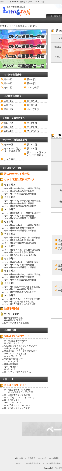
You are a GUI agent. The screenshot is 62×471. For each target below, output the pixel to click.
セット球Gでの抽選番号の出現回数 (20, 267)
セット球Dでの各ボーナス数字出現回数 (22, 225)
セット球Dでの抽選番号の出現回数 (20, 230)
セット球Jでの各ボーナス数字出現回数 (22, 299)
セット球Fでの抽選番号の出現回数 (20, 255)
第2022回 (8, 105)
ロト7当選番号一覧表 (32, 463)
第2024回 (8, 101)
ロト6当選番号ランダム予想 (17, 389)
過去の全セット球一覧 (17, 173)
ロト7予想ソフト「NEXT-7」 (17, 405)
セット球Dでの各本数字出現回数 (19, 228)
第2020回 (8, 109)
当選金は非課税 (11, 364)
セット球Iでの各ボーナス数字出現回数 (22, 287)
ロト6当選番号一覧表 (52, 463)
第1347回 (8, 123)
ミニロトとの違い (12, 361)
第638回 (7, 79)
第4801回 (32, 144)
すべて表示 (33, 87)
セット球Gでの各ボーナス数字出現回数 (22, 262)
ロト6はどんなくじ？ (14, 343)
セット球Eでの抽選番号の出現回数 (20, 243)
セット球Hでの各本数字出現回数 (19, 277)
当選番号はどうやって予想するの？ (20, 351)
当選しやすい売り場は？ (15, 348)
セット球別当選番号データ (19, 179)
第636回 (7, 83)
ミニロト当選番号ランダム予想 (18, 392)
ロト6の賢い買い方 (13, 356)
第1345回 (32, 127)
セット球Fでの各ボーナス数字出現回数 (22, 250)
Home (17, 463)
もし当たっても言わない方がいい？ (20, 346)
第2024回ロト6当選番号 (49, 458)
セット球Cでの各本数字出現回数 (19, 216)
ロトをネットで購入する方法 (17, 372)
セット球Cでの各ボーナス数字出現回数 (22, 213)
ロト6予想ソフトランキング (17, 408)
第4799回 (32, 148)
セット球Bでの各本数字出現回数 (19, 203)
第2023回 (32, 101)
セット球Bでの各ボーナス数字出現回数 (22, 201)
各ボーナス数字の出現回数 (16, 323)
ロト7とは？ (9, 369)
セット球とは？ (11, 366)
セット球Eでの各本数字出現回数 (19, 240)
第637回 (31, 79)
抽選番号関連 (11, 308)
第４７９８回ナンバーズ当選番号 (36, 153)
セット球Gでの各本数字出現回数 (19, 265)
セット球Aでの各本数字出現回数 (19, 191)
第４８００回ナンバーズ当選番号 (13, 149)
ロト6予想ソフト (12, 400)
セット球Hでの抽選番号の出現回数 (20, 280)
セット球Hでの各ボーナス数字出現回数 (22, 274)
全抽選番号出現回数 (13, 318)
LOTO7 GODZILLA (12, 402)
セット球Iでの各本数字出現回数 (19, 289)
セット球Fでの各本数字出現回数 (19, 252)
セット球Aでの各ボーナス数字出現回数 (22, 188)
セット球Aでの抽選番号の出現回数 (20, 193)
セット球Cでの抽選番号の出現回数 (20, 218)
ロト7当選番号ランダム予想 (17, 395)
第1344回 (8, 131)
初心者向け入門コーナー (18, 336)
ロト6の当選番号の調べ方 (16, 340)
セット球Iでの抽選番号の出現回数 (20, 292)
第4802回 (8, 144)
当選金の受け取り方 (13, 359)
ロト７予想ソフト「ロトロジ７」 (19, 397)
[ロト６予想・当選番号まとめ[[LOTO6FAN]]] (22, 16)
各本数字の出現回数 (13, 320)
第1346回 (32, 123)
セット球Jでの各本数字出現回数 (19, 301)
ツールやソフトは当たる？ (16, 353)
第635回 (31, 83)
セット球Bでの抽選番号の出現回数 (20, 206)
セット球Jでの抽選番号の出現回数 (20, 304)
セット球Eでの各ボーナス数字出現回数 (22, 237)
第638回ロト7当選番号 (25, 458)
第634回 (7, 87)
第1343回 (8, 127)
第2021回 (32, 105)
